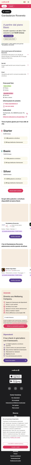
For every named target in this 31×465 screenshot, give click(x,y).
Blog (15, 416)
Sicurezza (15, 451)
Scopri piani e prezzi (15, 190)
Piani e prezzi (15, 407)
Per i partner (15, 405)
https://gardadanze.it (11, 103)
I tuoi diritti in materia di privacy (15, 443)
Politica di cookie (15, 437)
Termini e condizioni (15, 455)
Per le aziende (15, 400)
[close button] (28, 6)
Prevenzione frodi (15, 458)
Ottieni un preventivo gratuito (15, 326)
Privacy (15, 453)
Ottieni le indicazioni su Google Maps (14, 117)
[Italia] (24, 2)
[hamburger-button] (28, 2)
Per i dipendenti (16, 397)
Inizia (4, 6)
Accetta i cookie (15, 447)
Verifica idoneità (8, 36)
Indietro (7, 11)
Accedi (11, 6)
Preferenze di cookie (15, 460)
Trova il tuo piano (10, 360)
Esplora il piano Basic (10, 39)
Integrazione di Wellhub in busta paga (15, 402)
